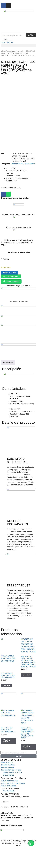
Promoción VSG (22, 51)
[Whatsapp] (8, 194)
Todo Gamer (10, 51)
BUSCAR (31, 35)
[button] (18, 45)
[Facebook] (3, 194)
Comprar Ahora (12, 276)
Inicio (3, 51)
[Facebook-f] (3, 5)
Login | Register (7, 42)
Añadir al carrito (9, 273)
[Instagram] (8, 5)
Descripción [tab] (8, 362)
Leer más (6, 686)
